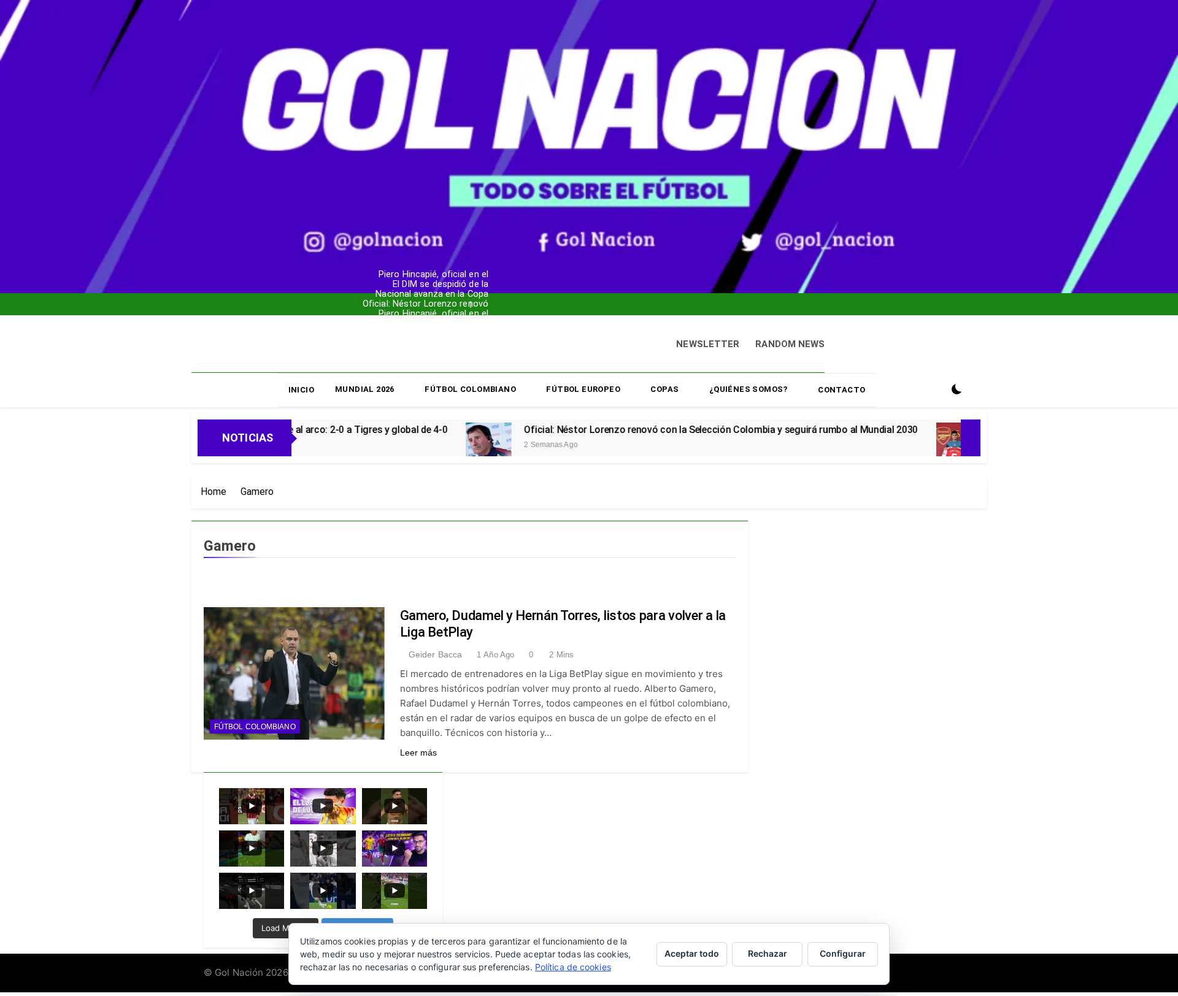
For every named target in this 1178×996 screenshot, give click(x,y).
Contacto (841, 389)
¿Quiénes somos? (748, 389)
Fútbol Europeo (583, 389)
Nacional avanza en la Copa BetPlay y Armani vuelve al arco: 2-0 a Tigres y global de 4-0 (387, 285)
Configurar (843, 953)
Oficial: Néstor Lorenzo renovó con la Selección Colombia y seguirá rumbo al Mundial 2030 (388, 295)
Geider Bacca (435, 654)
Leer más (418, 752)
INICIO (301, 389)
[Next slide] (440, 301)
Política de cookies (573, 967)
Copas (664, 389)
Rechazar (767, 953)
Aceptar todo (691, 953)
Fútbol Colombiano (470, 389)
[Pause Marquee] (970, 437)
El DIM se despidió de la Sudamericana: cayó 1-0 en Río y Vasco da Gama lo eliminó (391, 275)
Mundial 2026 (365, 389)
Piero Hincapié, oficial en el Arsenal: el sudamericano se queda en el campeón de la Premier (389, 265)
